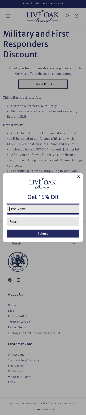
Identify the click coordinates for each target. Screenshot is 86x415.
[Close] (78, 176)
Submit (43, 233)
